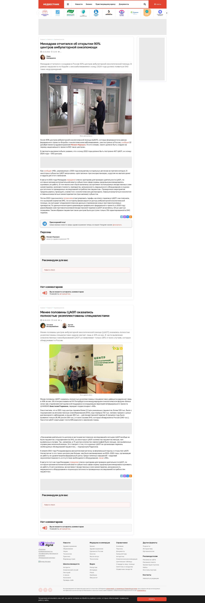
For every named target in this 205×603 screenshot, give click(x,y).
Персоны (45, 232)
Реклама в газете (149, 562)
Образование (68, 549)
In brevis (66, 575)
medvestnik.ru (141, 590)
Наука (65, 551)
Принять (152, 599)
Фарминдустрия (69, 559)
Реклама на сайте (149, 560)
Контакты (147, 575)
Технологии (67, 554)
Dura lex (93, 554)
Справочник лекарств (124, 569)
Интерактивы (148, 549)
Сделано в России (96, 551)
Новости (79, 4)
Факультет (94, 578)
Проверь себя (68, 580)
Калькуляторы (121, 554)
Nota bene (67, 578)
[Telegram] (121, 217)
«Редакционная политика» (46, 558)
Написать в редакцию (151, 578)
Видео (92, 564)
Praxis (92, 572)
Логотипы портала (149, 570)
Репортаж (93, 567)
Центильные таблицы (124, 561)
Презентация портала (151, 565)
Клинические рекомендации (126, 559)
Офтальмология (148, 551)
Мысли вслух (94, 556)
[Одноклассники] (130, 217)
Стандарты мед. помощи (125, 564)
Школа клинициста (71, 564)
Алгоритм (66, 567)
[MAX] (124, 217)
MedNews (93, 575)
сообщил (125, 142)
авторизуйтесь (64, 294)
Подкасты (146, 546)
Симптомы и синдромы (124, 567)
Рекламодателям (150, 556)
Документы (124, 4)
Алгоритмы (120, 556)
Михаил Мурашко (78, 145)
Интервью (93, 570)
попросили (68, 198)
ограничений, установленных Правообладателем (121, 588)
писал (101, 458)
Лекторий (66, 572)
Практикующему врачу (105, 4)
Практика (66, 556)
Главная (42, 39)
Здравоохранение (59, 39)
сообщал (48, 171)
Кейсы (145, 567)
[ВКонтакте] (127, 217)
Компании (119, 546)
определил (71, 180)
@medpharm (117, 225)
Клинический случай (70, 570)
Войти (158, 4)
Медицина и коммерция (100, 543)
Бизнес (89, 4)
